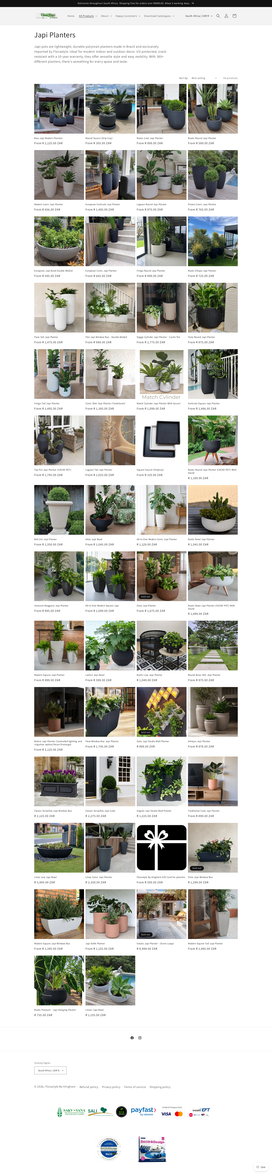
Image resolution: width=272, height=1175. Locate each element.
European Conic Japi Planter (101, 270)
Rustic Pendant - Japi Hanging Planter (55, 1009)
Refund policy (89, 1087)
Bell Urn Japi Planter (45, 539)
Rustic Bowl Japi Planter (201, 539)
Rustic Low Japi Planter (149, 675)
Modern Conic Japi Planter (48, 204)
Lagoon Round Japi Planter (152, 204)
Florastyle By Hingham (60, 1087)
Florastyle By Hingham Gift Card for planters (161, 877)
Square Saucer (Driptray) (150, 469)
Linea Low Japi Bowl (45, 877)
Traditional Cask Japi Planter (203, 810)
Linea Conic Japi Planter (98, 877)
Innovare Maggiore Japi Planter (51, 605)
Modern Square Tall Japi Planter (205, 943)
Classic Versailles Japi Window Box (53, 810)
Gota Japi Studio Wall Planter (153, 741)
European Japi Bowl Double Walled (53, 270)
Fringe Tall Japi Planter (46, 403)
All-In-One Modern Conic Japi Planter (157, 539)
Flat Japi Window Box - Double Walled (106, 337)
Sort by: (183, 78)
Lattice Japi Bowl (94, 675)
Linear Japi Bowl (94, 1009)
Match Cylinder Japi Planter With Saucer (158, 403)
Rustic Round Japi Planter (202, 138)
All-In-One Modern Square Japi (102, 605)
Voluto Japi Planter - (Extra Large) (155, 943)
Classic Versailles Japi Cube (100, 810)
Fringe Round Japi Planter (151, 270)
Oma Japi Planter (146, 605)
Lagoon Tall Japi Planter (98, 469)
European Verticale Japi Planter (102, 204)
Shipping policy (160, 1087)
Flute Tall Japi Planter (46, 337)
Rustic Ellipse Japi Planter (202, 270)
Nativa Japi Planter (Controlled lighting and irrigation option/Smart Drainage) (58, 743)
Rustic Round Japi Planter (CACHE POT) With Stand (212, 471)
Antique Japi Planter (199, 741)
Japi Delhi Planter (95, 943)
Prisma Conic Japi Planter (202, 204)
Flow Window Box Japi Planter (102, 741)
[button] (88, 16)
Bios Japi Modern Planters (48, 138)
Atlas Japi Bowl (93, 539)
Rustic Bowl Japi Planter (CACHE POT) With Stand (211, 607)
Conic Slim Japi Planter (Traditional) (105, 403)
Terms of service (135, 1087)
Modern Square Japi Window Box (52, 943)
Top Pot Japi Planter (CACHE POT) (52, 469)
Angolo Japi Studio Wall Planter (154, 810)
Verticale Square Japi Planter (204, 403)
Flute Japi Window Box (200, 877)
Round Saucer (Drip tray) (99, 138)
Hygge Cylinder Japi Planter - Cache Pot (158, 337)
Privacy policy (111, 1087)
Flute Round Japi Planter (201, 337)
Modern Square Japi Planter (49, 675)
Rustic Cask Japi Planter (150, 138)
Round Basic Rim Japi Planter (204, 675)
